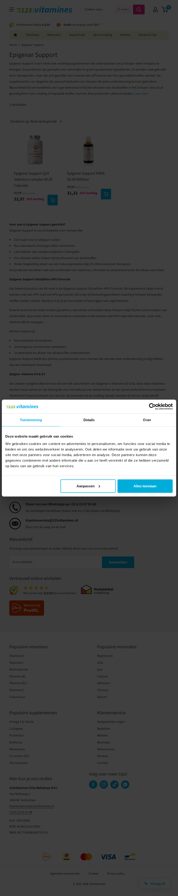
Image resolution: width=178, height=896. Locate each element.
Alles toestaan (145, 486)
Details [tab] (89, 420)
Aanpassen (85, 486)
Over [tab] (147, 420)
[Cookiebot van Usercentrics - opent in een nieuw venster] (152, 406)
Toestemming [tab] (31, 420)
